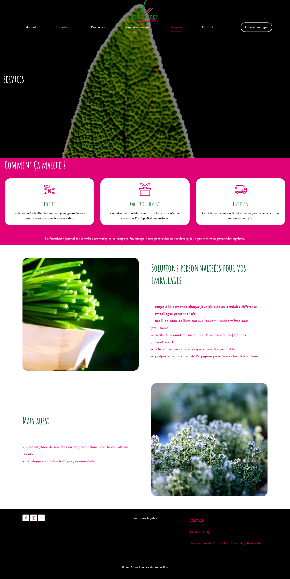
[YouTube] (41, 518)
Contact (207, 27)
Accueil (31, 27)
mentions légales (145, 518)
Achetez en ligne (256, 27)
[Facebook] (25, 518)
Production (98, 27)
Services (176, 27)
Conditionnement (138, 27)
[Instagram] (33, 518)
